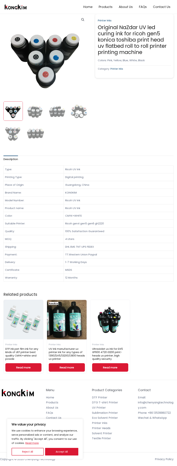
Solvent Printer (102, 433)
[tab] (10, 159)
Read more (32, 443)
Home (87, 7)
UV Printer (99, 408)
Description (10, 159)
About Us (126, 7)
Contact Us (161, 7)
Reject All (27, 451)
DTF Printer (99, 397)
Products (106, 7)
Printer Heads (101, 428)
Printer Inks (104, 20)
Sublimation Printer (105, 413)
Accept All (62, 451)
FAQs (143, 7)
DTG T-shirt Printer (105, 402)
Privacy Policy (164, 459)
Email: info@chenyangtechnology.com (155, 402)
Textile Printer (101, 438)
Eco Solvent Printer (105, 418)
